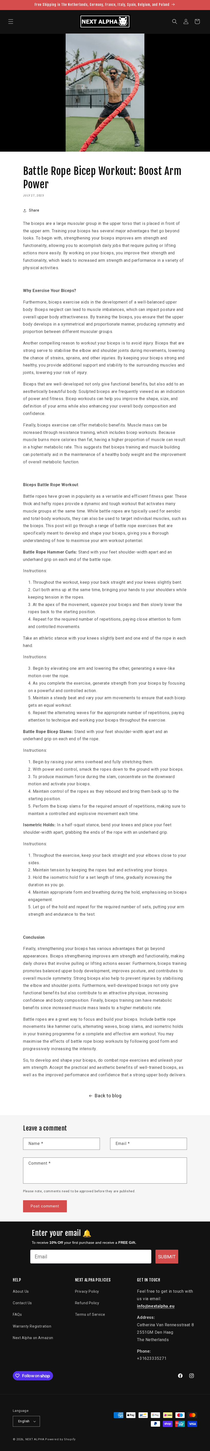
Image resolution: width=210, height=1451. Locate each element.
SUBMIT (167, 1257)
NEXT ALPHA (34, 1439)
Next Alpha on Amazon (33, 1338)
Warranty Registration (32, 1326)
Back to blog (108, 1095)
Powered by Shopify (60, 1439)
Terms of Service (90, 1314)
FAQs (17, 1314)
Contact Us (22, 1303)
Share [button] (34, 210)
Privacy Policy (87, 1291)
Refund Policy (87, 1303)
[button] (10, 21)
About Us (21, 1291)
